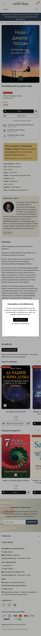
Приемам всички (20, 320)
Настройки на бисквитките (20, 323)
